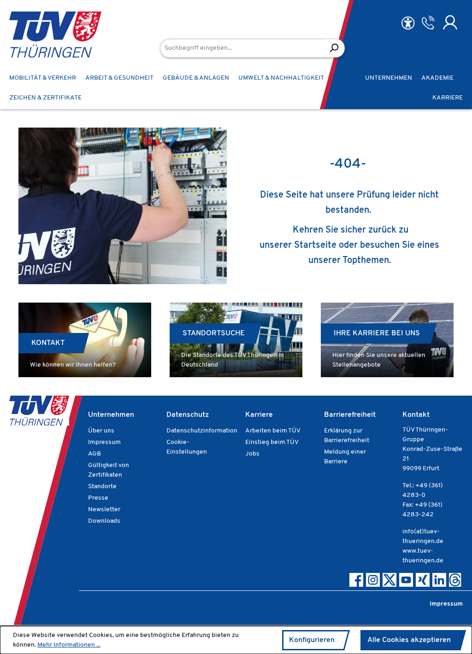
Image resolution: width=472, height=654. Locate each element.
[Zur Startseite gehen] (41, 35)
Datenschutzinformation (201, 430)
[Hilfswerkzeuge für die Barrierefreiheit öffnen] (407, 23)
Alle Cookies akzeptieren (409, 640)
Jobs (252, 453)
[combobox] (242, 48)
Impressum (104, 442)
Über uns (101, 430)
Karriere (259, 415)
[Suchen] (334, 48)
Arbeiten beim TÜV (273, 430)
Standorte (102, 486)
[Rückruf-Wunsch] (428, 23)
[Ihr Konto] (450, 23)
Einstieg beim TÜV (272, 442)
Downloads (104, 521)
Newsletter (104, 509)
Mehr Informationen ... (68, 645)
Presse (98, 498)
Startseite (315, 245)
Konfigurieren (312, 640)
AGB (94, 453)
